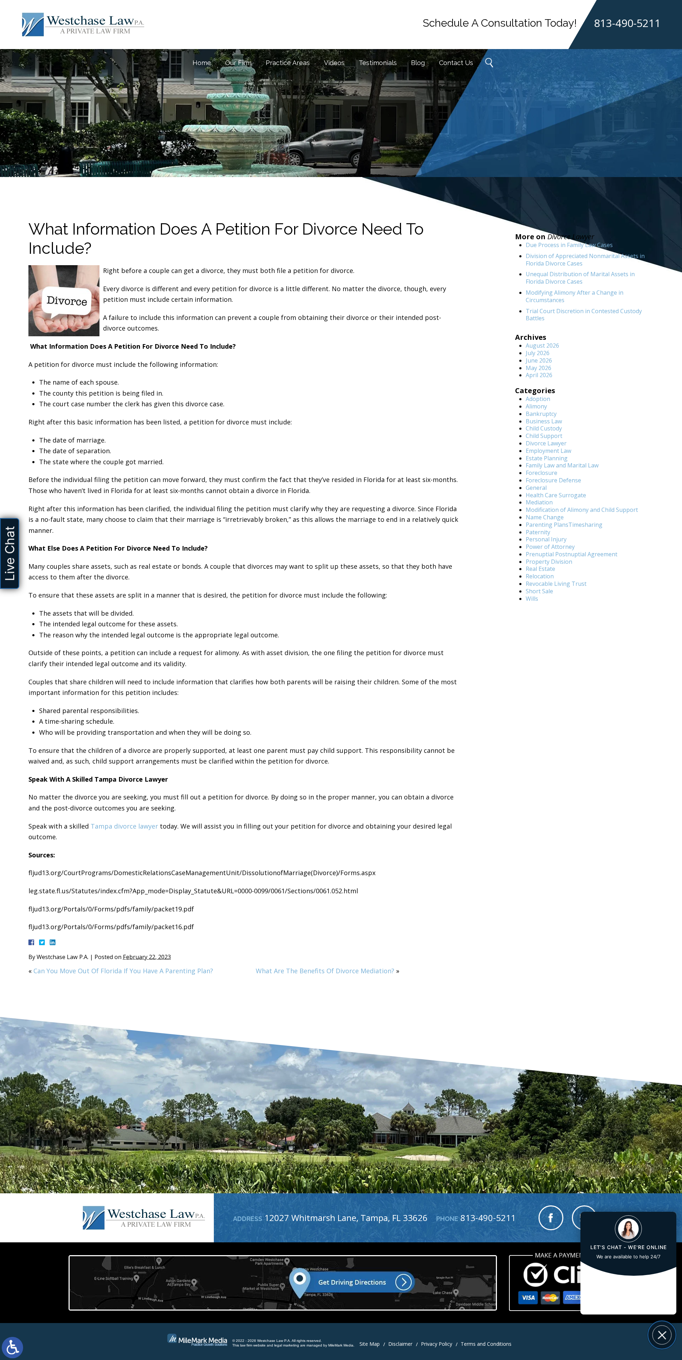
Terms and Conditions (486, 1343)
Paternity (538, 532)
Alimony (536, 406)
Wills (532, 599)
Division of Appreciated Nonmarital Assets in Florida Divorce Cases (585, 259)
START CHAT (628, 1287)
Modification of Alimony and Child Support (582, 510)
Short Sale (539, 591)
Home (202, 62)
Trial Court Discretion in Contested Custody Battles (584, 314)
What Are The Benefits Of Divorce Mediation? (325, 971)
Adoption (538, 399)
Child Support (544, 436)
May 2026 (538, 368)
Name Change (545, 517)
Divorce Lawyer (546, 443)
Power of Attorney (550, 547)
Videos (334, 62)
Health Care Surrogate (556, 495)
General (536, 488)
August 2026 (542, 345)
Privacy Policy (436, 1343)
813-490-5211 (627, 23)
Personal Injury (546, 539)
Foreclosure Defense (553, 480)
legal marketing (286, 1345)
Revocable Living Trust (556, 584)
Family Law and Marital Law (562, 465)
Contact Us (456, 62)
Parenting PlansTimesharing (564, 525)
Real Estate (540, 569)
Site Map (369, 1343)
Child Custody (544, 428)
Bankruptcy (541, 414)
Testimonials (378, 62)
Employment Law (548, 451)
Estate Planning (547, 458)
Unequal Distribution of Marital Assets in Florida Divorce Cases (580, 277)
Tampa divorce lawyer (124, 826)
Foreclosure (541, 473)
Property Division (549, 562)
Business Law (544, 421)
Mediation (539, 502)
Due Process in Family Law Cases (569, 245)
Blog (418, 62)
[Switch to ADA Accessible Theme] (12, 1347)
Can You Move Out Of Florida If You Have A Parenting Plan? (123, 971)
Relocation (540, 576)
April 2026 (539, 375)
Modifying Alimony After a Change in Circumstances (574, 296)
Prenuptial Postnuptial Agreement (571, 554)
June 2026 (539, 360)
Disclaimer (400, 1343)
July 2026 (538, 353)
